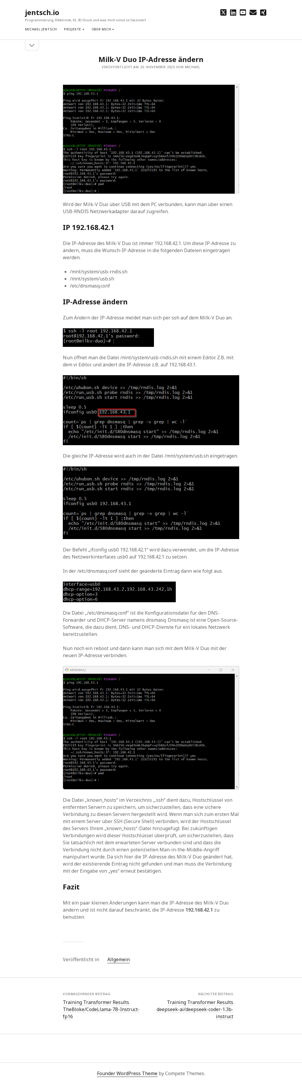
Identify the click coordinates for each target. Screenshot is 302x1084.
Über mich (101, 29)
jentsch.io (42, 12)
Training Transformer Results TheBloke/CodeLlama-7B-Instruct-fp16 (101, 1009)
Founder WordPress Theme (127, 1073)
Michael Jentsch (41, 29)
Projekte (72, 29)
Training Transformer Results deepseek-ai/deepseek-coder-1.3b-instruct (195, 1009)
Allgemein (118, 959)
